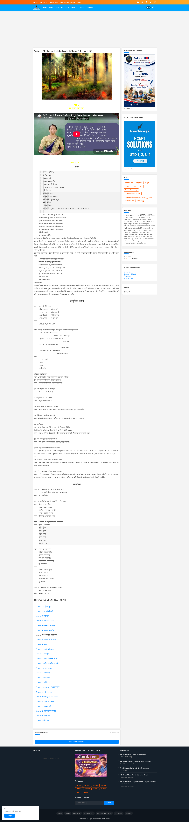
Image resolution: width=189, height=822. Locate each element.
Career (134, 186)
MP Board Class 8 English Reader (135, 197)
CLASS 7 (95, 789)
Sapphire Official (130, 274)
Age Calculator (129, 278)
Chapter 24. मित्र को (43, 716)
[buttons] (138, 2)
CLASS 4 (103, 785)
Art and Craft (129, 183)
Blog (57, 7)
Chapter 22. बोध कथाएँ (43, 706)
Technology (140, 201)
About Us (35, 2)
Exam (140, 186)
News (51, 7)
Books (127, 186)
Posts (129, 256)
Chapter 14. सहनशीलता (44, 668)
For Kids (64, 7)
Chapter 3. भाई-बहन (42, 616)
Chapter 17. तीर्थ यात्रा (43, 682)
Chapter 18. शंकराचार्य (43, 687)
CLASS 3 (95, 785)
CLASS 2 (87, 785)
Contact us (43, 2)
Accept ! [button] (9, 816)
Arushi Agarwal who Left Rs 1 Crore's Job (134, 768)
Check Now (17, 811)
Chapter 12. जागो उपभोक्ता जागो (46, 659)
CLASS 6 (87, 789)
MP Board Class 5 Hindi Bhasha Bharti (133, 755)
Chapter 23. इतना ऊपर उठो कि (46, 711)
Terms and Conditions (104, 813)
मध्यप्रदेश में (55, 687)
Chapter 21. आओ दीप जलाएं (45, 701)
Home (45, 7)
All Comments (132, 258)
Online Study (128, 272)
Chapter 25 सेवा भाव (42, 720)
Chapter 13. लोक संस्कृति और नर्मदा (47, 663)
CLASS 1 (78, 785)
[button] (148, 7)
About (68, 813)
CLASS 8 (103, 789)
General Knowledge (131, 190)
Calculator (127, 276)
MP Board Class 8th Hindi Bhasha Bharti (134, 775)
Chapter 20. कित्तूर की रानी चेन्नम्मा (47, 697)
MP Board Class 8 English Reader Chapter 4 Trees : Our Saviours (138, 783)
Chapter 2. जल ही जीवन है (44, 611)
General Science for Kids (132, 193)
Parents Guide (129, 201)
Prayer (82, 7)
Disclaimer (118, 813)
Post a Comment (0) (76, 742)
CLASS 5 (79, 789)
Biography (139, 183)
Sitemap (128, 813)
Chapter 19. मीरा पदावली (44, 692)
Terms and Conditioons (67, 2)
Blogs (147, 183)
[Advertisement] (94, 29)
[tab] (45, 7)
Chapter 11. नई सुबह (42, 654)
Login (79, 2)
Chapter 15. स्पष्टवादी (43, 673)
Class (73, 7)
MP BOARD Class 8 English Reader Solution (135, 761)
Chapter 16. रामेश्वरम (43, 677)
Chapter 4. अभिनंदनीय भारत (45, 621)
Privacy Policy (53, 2)
